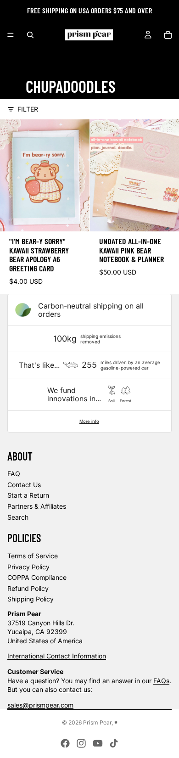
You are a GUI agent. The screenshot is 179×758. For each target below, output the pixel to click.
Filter (27, 109)
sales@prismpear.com (40, 705)
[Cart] (168, 35)
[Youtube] (97, 743)
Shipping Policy (30, 599)
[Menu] (10, 34)
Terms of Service (32, 556)
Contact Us (24, 484)
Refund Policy (28, 588)
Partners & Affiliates (36, 506)
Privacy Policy (28, 567)
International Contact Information (56, 656)
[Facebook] (65, 743)
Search (17, 517)
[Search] (30, 35)
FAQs (161, 681)
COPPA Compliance (37, 577)
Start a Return (28, 495)
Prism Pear (97, 722)
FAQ (13, 473)
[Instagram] (81, 743)
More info (89, 421)
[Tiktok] (113, 743)
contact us (74, 689)
